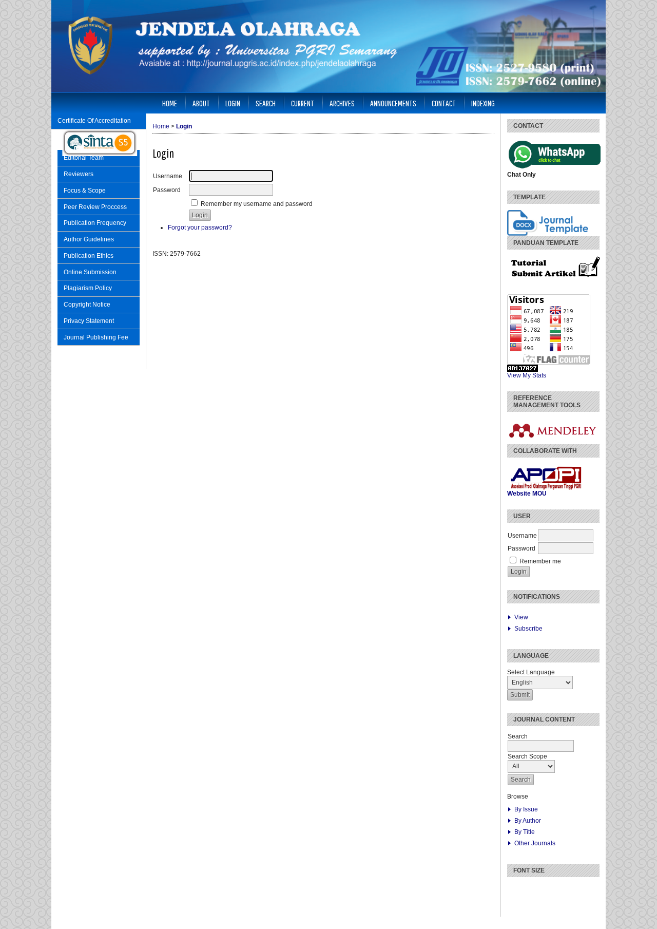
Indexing (483, 103)
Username (522, 535)
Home (169, 103)
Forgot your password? (200, 227)
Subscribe (528, 628)
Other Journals (534, 843)
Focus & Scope (85, 190)
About (201, 103)
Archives (342, 103)
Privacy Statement (89, 321)
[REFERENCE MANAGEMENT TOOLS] (555, 442)
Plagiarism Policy (88, 288)
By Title (524, 832)
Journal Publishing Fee (96, 337)
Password (521, 548)
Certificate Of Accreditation (94, 120)
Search (266, 103)
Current (302, 103)
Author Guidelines (89, 239)
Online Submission (90, 272)
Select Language (531, 672)
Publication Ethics (88, 255)
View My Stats (526, 375)
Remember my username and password (257, 203)
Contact (444, 103)
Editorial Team (84, 157)
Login (232, 103)
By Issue (526, 809)
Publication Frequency (95, 222)
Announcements (393, 103)
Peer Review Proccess (95, 207)
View (521, 617)
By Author (527, 820)
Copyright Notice (87, 304)
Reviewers (78, 174)
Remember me (540, 561)
